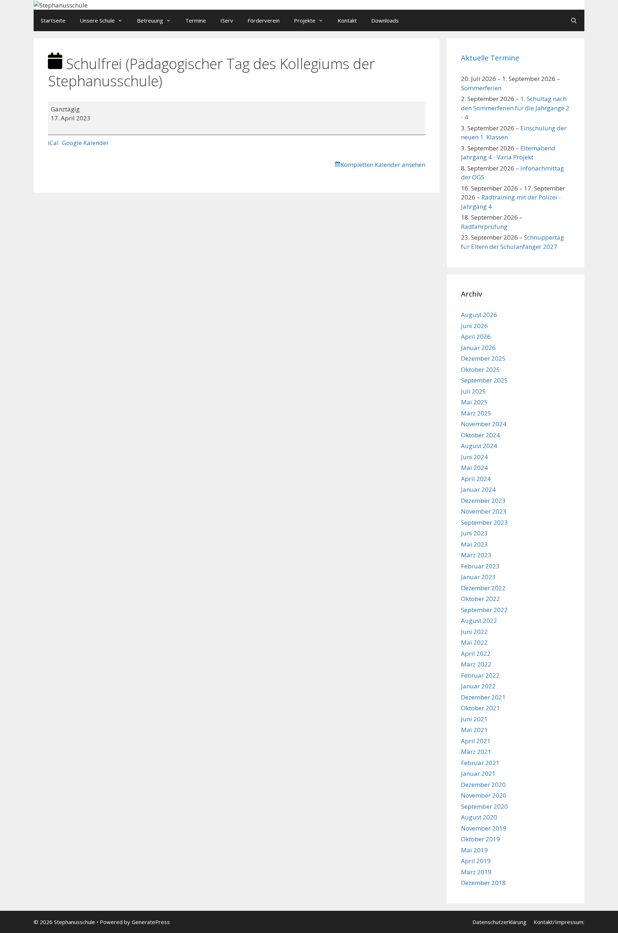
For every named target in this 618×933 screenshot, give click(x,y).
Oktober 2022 (480, 599)
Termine (195, 20)
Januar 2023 (478, 577)
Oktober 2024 (480, 435)
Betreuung (150, 20)
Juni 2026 (474, 326)
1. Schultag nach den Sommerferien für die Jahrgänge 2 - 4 (515, 108)
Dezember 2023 (483, 500)
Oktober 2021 (480, 708)
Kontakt (347, 20)
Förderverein (263, 20)
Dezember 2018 (483, 883)
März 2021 (476, 751)
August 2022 (479, 620)
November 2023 (483, 511)
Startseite (53, 20)
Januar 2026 (478, 347)
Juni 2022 (474, 631)
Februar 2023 (480, 566)
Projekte (304, 20)
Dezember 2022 (483, 588)
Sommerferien (481, 88)
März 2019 (476, 872)
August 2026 (479, 315)
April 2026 (476, 336)
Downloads (385, 20)
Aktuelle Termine (490, 58)
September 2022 (484, 610)
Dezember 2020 (483, 784)
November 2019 (483, 828)
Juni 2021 (474, 719)
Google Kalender (85, 143)
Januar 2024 (478, 489)
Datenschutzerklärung (499, 921)
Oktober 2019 (480, 839)
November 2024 (483, 424)
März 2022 (476, 664)
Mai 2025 (474, 402)
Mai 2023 (474, 544)
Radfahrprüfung (484, 226)
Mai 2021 (474, 730)
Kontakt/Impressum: (559, 921)
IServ (226, 20)
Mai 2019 (474, 850)
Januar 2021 (478, 773)
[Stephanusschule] (61, 4)
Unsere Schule (97, 20)
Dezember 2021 (483, 697)
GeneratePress (151, 921)
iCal (53, 143)
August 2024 (479, 446)
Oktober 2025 (480, 369)
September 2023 (484, 522)
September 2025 (484, 380)
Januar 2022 (478, 686)
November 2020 (483, 795)
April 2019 (476, 861)
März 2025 (476, 413)
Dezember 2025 (483, 358)
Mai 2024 (474, 467)
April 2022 (476, 653)
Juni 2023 (474, 533)
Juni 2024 (474, 457)
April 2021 (476, 741)
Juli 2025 (473, 391)
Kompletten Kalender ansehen (382, 164)
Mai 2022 (474, 642)
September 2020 (484, 806)
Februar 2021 (480, 763)
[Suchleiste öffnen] (573, 20)
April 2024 (476, 479)
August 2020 (479, 817)
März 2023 (476, 555)
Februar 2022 (480, 675)
